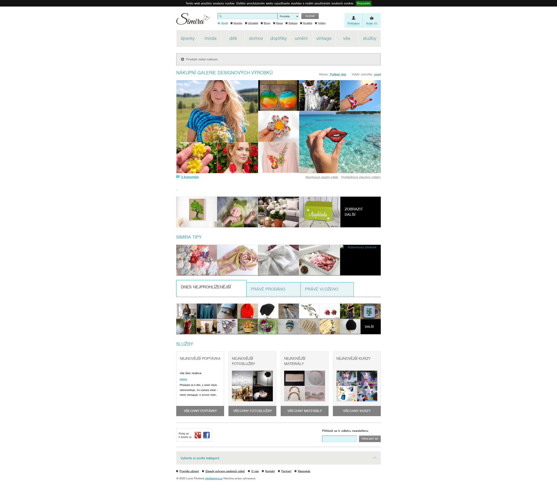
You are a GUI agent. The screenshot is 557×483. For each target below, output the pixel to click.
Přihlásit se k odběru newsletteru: (345, 431)
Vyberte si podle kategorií (200, 458)
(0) (371, 23)
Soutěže (307, 23)
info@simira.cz (213, 478)
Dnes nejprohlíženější (206, 287)
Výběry (322, 23)
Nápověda (304, 471)
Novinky (237, 23)
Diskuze (293, 23)
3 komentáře (190, 177)
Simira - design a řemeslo (193, 20)
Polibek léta (338, 74)
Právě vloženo (321, 289)
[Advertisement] (401, 95)
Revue (279, 23)
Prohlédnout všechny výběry (361, 177)
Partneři (286, 471)
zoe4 (377, 74)
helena (183, 379)
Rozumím (363, 3)
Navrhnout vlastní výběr (321, 177)
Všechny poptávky (200, 411)
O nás (255, 471)
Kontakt (270, 471)
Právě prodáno (268, 289)
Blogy (267, 23)
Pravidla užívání (189, 471)
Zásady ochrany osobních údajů (225, 471)
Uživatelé (253, 23)
